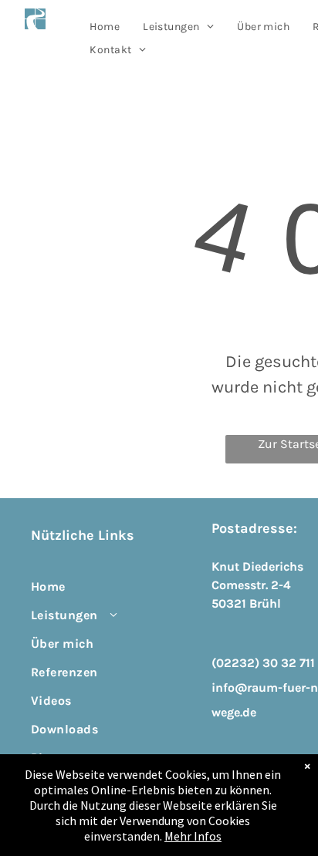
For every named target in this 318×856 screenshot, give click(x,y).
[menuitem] (104, 27)
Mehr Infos (193, 836)
